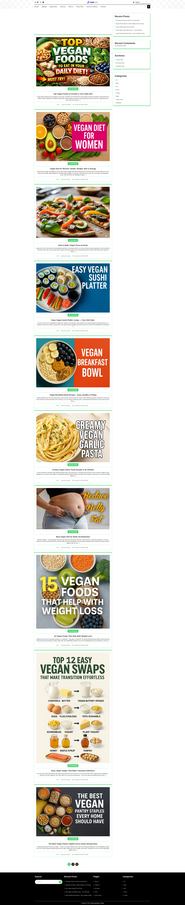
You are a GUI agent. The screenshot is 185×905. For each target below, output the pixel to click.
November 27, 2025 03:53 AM (81, 547)
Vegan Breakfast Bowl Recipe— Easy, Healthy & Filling (73, 395)
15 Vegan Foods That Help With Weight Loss (73, 636)
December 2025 (120, 63)
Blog (117, 83)
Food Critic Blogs (95, 903)
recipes (36, 6)
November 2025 (120, 66)
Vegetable (44, 6)
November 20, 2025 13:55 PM (81, 779)
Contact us (63, 6)
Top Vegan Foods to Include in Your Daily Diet (72, 94)
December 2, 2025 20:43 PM (81, 256)
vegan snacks (53, 6)
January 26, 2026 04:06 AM (81, 104)
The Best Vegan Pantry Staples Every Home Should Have (72, 844)
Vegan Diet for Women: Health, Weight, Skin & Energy (73, 169)
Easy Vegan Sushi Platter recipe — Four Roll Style (73, 320)
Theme (102, 903)
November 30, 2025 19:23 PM (81, 330)
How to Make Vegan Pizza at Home (73, 245)
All (116, 80)
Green (117, 89)
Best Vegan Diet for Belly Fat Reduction (73, 537)
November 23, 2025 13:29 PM (81, 645)
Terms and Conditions (92, 6)
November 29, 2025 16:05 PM (81, 480)
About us (71, 6)
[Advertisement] (73, 24)
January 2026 (119, 59)
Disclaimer (103, 6)
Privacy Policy (79, 6)
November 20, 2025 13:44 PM (81, 854)
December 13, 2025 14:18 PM (81, 179)
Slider (117, 96)
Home (96, 891)
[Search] (134, 3)
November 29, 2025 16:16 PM (81, 405)
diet (117, 86)
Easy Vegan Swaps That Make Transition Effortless (73, 771)
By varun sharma (67, 104)
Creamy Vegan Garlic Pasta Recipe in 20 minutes (73, 470)
